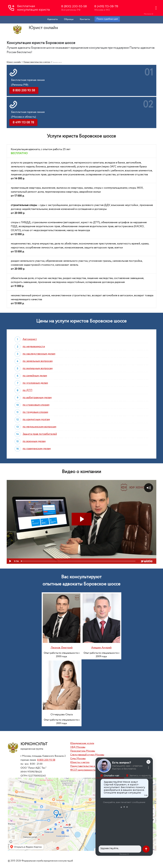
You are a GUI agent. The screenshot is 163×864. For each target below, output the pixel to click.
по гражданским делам (37, 449)
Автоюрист (30, 339)
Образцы (69, 19)
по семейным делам (35, 376)
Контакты (85, 19)
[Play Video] (10, 561)
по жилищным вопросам (38, 368)
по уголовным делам (35, 383)
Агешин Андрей (101, 648)
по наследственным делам (39, 354)
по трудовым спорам (35, 412)
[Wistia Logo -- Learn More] (146, 561)
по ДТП (27, 390)
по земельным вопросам (38, 361)
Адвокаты (52, 19)
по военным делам (34, 441)
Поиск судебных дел (107, 19)
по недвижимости (34, 347)
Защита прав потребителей (40, 434)
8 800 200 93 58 (46, 760)
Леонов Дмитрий (62, 648)
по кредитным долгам (36, 419)
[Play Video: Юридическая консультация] (82, 519)
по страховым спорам (36, 405)
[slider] (78, 561)
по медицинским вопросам (39, 427)
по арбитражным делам (37, 398)
